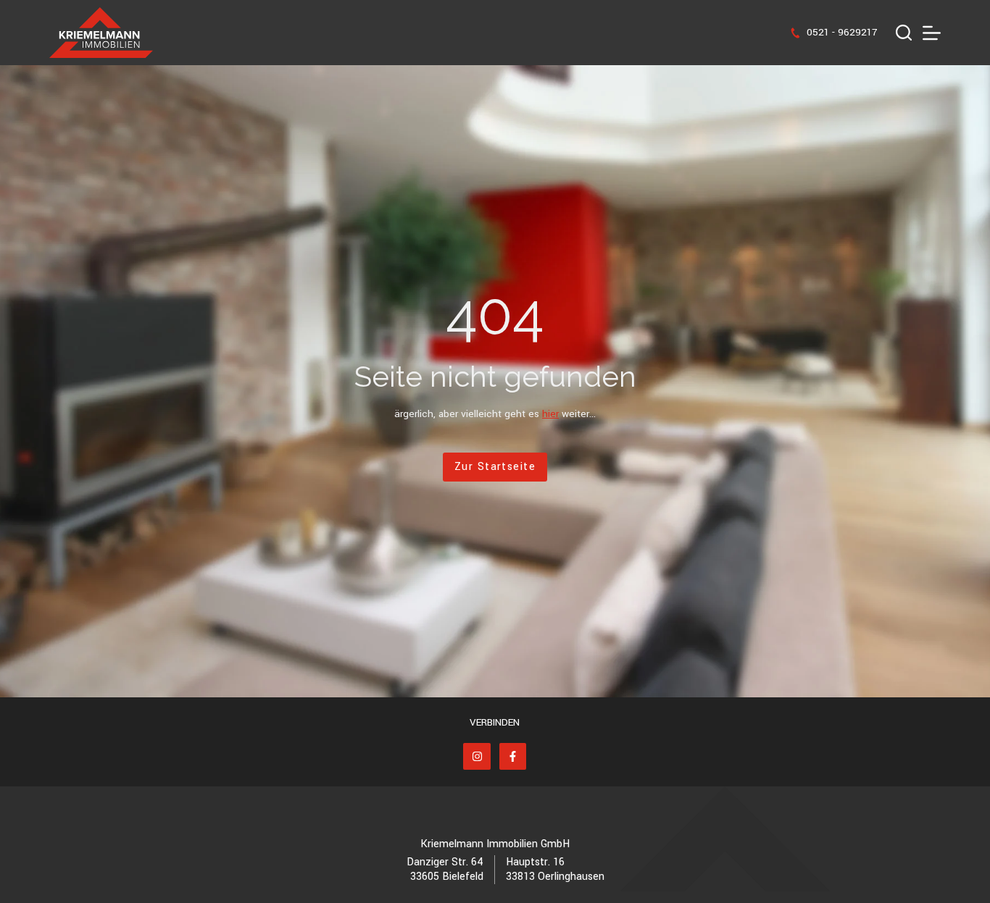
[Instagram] (477, 756)
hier (550, 414)
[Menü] (932, 33)
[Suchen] (904, 33)
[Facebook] (513, 756)
